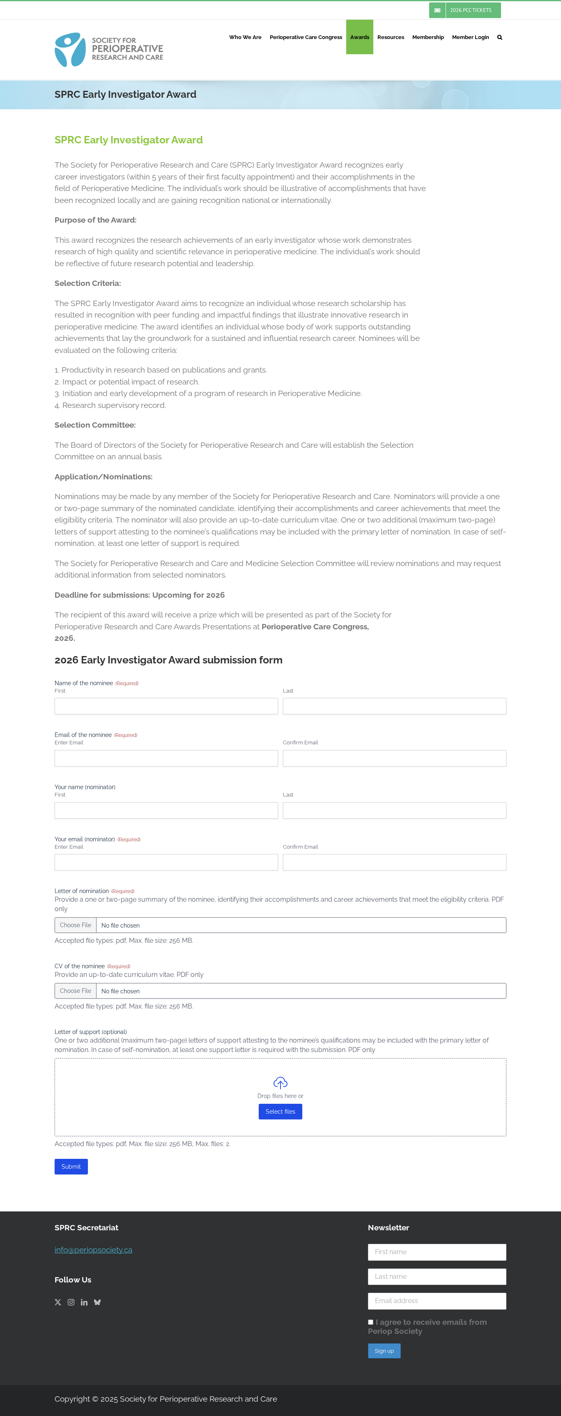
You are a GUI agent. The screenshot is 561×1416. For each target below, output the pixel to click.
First (60, 691)
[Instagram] (71, 1302)
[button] (499, 37)
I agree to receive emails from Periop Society (427, 1326)
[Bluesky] (97, 1302)
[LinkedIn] (84, 1302)
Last (288, 691)
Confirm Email (300, 742)
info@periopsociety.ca (93, 1249)
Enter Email (69, 742)
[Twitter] (58, 1302)
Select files (280, 1111)
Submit (71, 1166)
